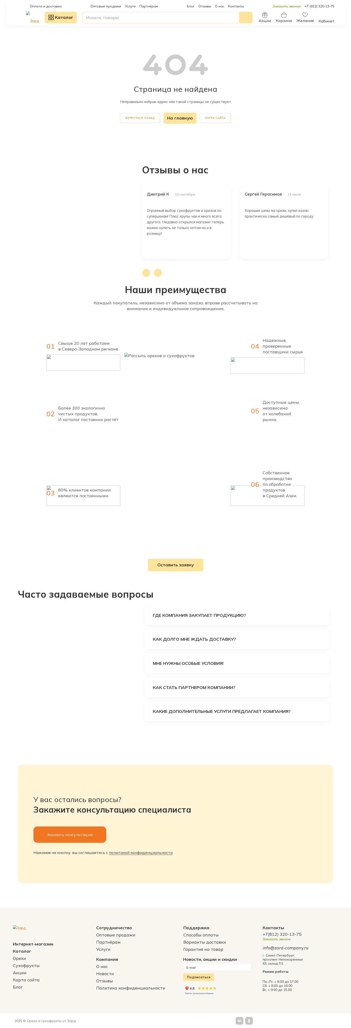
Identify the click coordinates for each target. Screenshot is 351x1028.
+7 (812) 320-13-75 (319, 6)
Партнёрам (148, 6)
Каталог (22, 951)
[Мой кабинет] (327, 15)
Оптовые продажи (105, 6)
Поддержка (196, 927)
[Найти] (245, 17)
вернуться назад (140, 118)
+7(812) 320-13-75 (282, 934)
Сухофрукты (26, 965)
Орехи (19, 958)
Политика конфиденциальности (130, 988)
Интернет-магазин (33, 944)
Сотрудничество (114, 927)
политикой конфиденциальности (141, 852)
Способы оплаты (201, 935)
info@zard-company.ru (285, 948)
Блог (191, 6)
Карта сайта (215, 118)
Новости (105, 973)
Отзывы (204, 6)
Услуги (130, 6)
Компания (107, 959)
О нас (219, 6)
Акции (20, 972)
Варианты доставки (204, 942)
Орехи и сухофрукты (44, 1021)
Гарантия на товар (203, 949)
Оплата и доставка (46, 6)
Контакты (236, 6)
